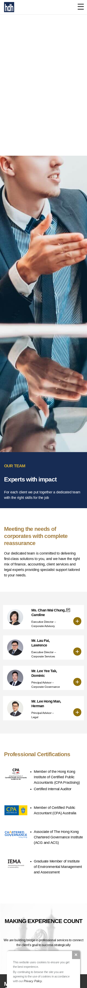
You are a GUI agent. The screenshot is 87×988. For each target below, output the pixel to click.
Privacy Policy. (33, 981)
